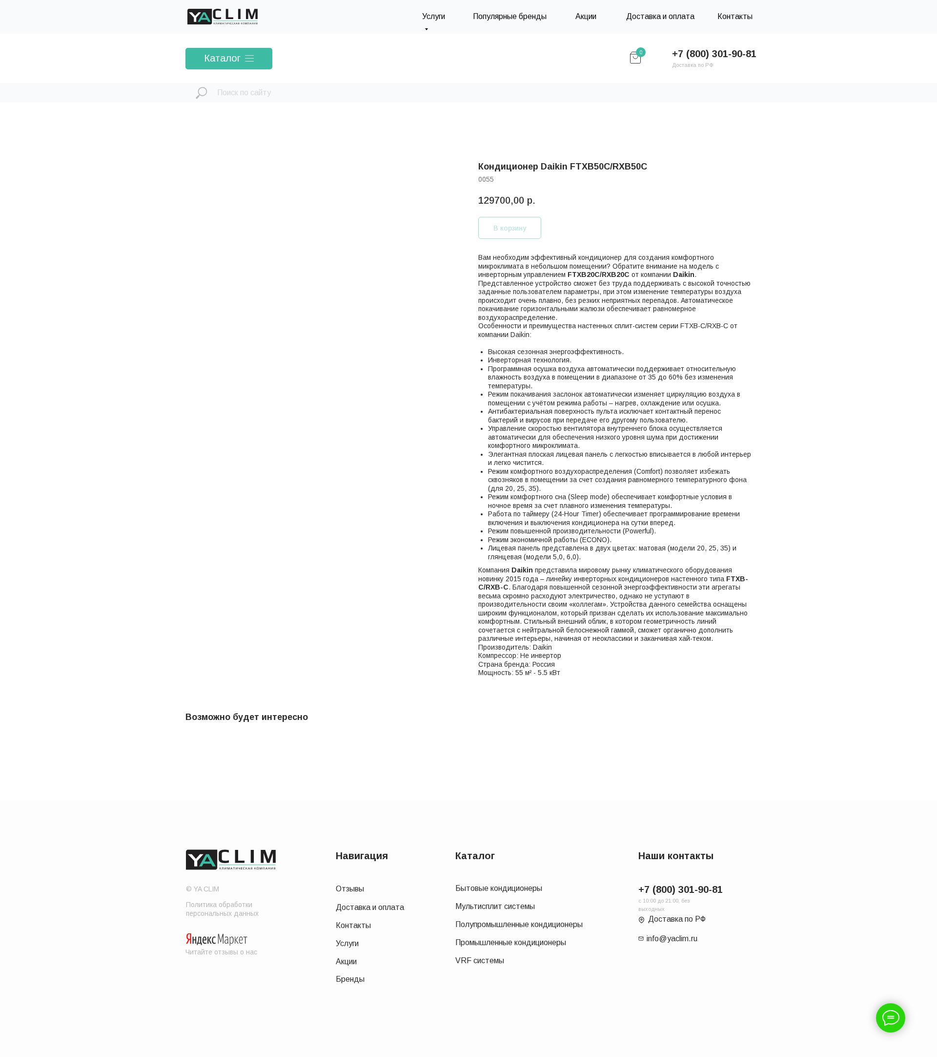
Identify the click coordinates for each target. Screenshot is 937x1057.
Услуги (347, 943)
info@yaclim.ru (672, 938)
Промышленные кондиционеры (510, 942)
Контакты (735, 16)
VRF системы (479, 960)
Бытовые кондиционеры (498, 888)
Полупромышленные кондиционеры (519, 924)
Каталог (222, 58)
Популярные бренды (510, 16)
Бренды (350, 979)
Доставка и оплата (660, 16)
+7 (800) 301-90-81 (714, 53)
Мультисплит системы (495, 906)
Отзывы (350, 889)
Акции (585, 16)
